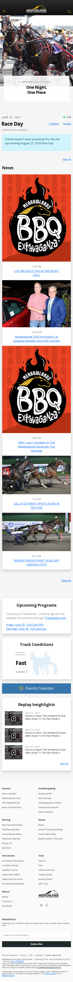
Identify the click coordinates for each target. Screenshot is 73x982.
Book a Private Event (12, 807)
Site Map (38, 955)
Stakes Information (11, 874)
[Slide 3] (40, 55)
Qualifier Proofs (9, 870)
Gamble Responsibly (53, 955)
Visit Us (42, 860)
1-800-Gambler (50, 973)
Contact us (7, 901)
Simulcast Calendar (11, 838)
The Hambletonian (11, 802)
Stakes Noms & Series (12, 879)
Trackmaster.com (55, 618)
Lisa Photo (7, 905)
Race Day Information (12, 825)
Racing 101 (7, 843)
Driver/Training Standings (51, 829)
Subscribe (36, 944)
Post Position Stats (47, 834)
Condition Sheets (10, 865)
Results (67, 123)
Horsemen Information (13, 860)
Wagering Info (45, 793)
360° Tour (43, 883)
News (41, 825)
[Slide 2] (36, 55)
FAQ (30, 955)
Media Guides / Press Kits (51, 838)
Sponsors (6, 847)
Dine (41, 865)
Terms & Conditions (9, 955)
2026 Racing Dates (11, 829)
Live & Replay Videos (12, 834)
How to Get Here (47, 870)
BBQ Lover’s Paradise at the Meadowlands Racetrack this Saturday (36, 447)
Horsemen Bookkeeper (13, 883)
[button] (69, 11)
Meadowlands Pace (11, 798)
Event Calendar (9, 793)
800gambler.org (8, 975)
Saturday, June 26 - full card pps (26, 629)
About (5, 896)
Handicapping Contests (50, 802)
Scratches (54, 123)
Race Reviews (45, 798)
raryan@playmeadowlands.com (49, 967)
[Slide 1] (33, 55)
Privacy (23, 955)
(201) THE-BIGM (17, 961)
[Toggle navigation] (4, 11)
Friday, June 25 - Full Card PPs (24, 625)
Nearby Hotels (45, 879)
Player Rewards (46, 811)
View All (67, 159)
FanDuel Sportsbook (48, 807)
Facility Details (45, 874)
